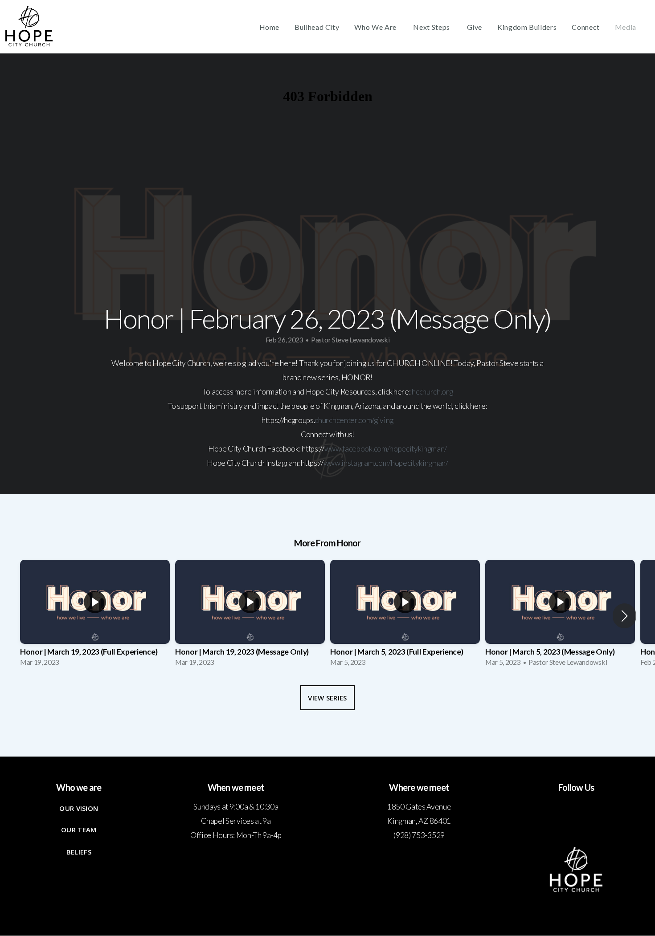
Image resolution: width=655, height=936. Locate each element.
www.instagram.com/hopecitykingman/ (385, 463)
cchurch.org (434, 391)
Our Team (78, 829)
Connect (585, 27)
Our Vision (78, 808)
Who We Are (376, 27)
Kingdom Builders (527, 27)
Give (475, 27)
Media (625, 27)
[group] (95, 616)
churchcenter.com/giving (354, 420)
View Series (327, 697)
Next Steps (432, 27)
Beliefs (78, 851)
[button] (624, 616)
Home (269, 27)
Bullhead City (317, 27)
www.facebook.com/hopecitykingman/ (385, 448)
